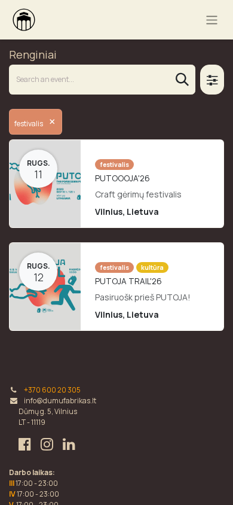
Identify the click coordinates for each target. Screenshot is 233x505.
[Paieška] (182, 80)
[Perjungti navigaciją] (212, 19)
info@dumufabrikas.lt (60, 401)
